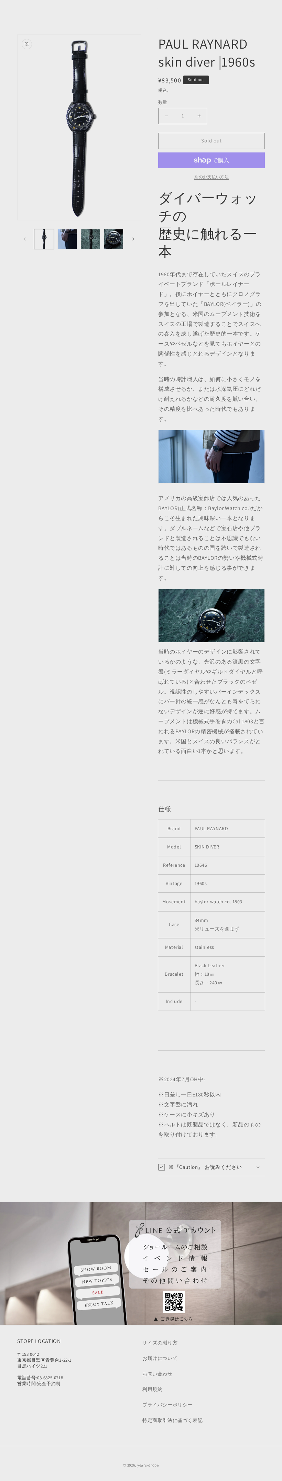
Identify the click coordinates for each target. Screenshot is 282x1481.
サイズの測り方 (159, 1343)
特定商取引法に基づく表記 (172, 1420)
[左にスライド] (24, 239)
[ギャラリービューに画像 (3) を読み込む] (90, 239)
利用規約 (152, 1389)
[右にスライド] (133, 239)
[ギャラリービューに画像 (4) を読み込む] (114, 239)
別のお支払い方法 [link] (211, 176)
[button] (14, 9)
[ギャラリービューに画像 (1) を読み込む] (44, 239)
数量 (162, 102)
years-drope (148, 1465)
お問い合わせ (157, 1374)
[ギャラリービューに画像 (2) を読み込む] (67, 239)
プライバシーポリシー (167, 1405)
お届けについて (159, 1358)
